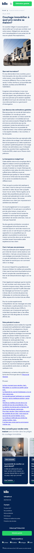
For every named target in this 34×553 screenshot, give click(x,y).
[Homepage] (5, 4)
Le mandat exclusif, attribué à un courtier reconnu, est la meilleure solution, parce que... (16, 398)
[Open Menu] (11, 4)
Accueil (4, 10)
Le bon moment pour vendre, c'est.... (15, 385)
